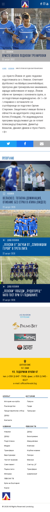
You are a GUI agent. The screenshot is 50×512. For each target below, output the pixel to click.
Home (4, 68)
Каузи (6, 488)
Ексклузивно (32, 436)
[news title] (25, 176)
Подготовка (9, 441)
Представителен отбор (14, 411)
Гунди (29, 406)
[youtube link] (47, 4)
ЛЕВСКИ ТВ (9, 478)
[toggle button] (3, 4)
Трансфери (9, 450)
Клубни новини (33, 450)
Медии (7, 446)
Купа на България (11, 483)
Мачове (30, 460)
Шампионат (32, 474)
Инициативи (32, 441)
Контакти (8, 420)
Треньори (31, 411)
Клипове (30, 446)
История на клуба (12, 401)
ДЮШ (6, 415)
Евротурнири (9, 455)
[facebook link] (41, 4)
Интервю (8, 474)
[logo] (25, 4)
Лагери (30, 455)
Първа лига (9, 469)
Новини (11, 68)
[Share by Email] (41, 144)
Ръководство (10, 406)
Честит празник (11, 460)
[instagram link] (44, 3)
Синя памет (9, 464)
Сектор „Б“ (32, 464)
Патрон (30, 401)
